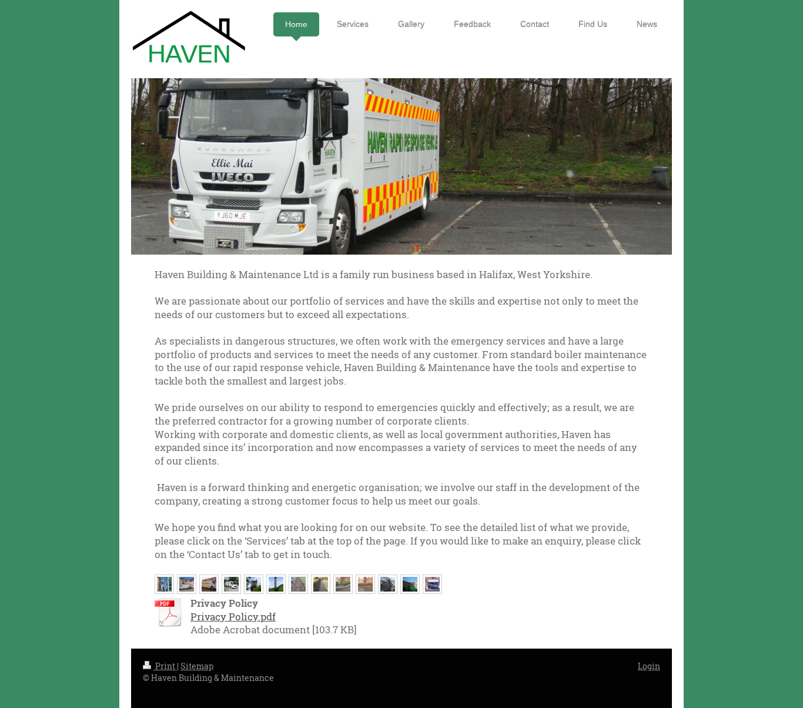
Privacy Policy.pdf (233, 616)
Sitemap (196, 666)
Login (649, 666)
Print (165, 666)
